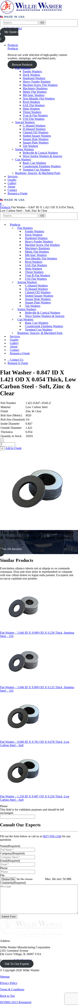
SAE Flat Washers (34, 105)
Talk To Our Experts (16, 963)
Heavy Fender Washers (37, 81)
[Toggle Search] (1, 203)
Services (13, 176)
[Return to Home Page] (31, 13)
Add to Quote (13, 448)
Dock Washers (31, 74)
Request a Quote (17, 193)
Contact (12, 190)
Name (10, 846)
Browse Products (22, 64)
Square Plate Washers (35, 142)
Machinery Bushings (35, 88)
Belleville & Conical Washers (40, 152)
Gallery (12, 183)
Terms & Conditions (12, 989)
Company (12, 853)
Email (10, 860)
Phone (4, 806)
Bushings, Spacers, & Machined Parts (37, 173)
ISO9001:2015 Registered (15, 1002)
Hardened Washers (34, 78)
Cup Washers (23, 159)
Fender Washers (32, 71)
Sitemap (5, 976)
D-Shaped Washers (34, 129)
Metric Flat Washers (35, 91)
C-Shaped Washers (34, 125)
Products (13, 45)
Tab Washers (30, 146)
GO (42, 22)
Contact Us (16, 359)
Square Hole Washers (35, 139)
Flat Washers (22, 68)
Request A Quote (18, 363)
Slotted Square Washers (37, 135)
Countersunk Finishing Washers (42, 166)
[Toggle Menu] (3, 203)
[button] (39, 549)
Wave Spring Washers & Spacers (42, 156)
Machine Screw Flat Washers (40, 85)
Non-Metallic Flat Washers (39, 98)
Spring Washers (24, 149)
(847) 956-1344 (52, 836)
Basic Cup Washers (34, 162)
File (2, 875)
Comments (13, 882)
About (11, 186)
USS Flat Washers (33, 118)
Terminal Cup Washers (36, 169)
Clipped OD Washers (35, 132)
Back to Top (7, 995)
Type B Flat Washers (35, 115)
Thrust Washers (32, 112)
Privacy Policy (8, 983)
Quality (12, 179)
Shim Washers (31, 108)
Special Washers (25, 122)
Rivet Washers (31, 101)
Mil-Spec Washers (33, 95)
